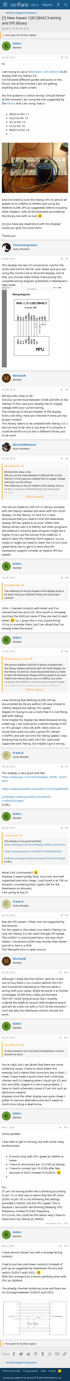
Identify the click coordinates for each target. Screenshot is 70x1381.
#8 (66, 827)
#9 (66, 915)
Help (43, 1371)
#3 (66, 389)
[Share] (61, 57)
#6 (66, 651)
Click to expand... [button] (35, 496)
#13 (66, 1246)
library (11, 103)
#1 (66, 57)
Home (52, 1371)
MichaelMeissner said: (16, 659)
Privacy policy (30, 1371)
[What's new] (58, 4)
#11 (66, 1037)
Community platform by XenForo (32, 1377)
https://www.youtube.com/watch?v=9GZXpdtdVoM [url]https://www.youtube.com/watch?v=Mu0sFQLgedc (35, 794)
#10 (66, 972)
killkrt (7, 28)
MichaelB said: (12, 466)
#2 (66, 258)
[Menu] (5, 4)
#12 (66, 1127)
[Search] (65, 4)
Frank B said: (11, 835)
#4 (66, 458)
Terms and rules (11, 1371)
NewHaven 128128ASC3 (44, 72)
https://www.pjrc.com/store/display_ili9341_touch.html (34, 844)
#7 (66, 766)
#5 (66, 577)
